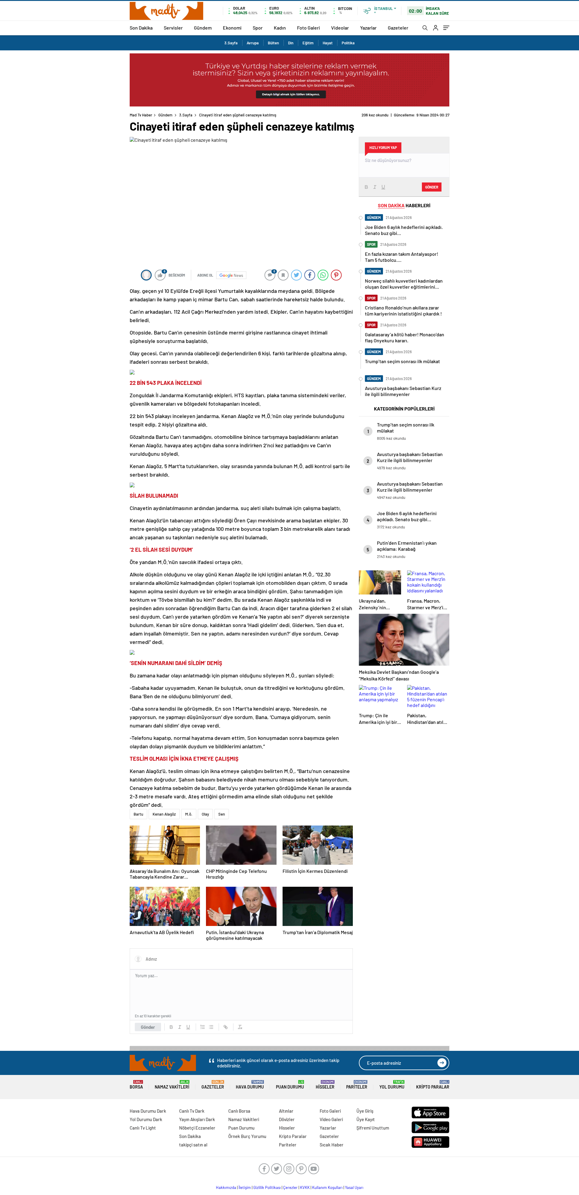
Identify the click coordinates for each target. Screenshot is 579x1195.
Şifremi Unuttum (372, 1127)
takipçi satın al (193, 1144)
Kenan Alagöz (164, 814)
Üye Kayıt (365, 1119)
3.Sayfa (231, 42)
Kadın (280, 27)
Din (290, 42)
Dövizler (287, 1119)
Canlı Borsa (239, 1111)
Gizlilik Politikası (267, 1187)
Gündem (203, 27)
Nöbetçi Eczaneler (197, 1127)
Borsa (136, 1084)
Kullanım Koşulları (327, 1187)
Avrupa (253, 42)
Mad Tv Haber (141, 115)
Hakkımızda (226, 1187)
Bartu (138, 814)
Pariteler (356, 1084)
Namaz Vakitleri (172, 1084)
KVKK (305, 1187)
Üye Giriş (364, 1111)
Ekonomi (232, 27)
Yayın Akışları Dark (197, 1119)
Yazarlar (368, 27)
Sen (221, 814)
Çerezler (290, 1187)
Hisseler (325, 1084)
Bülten (273, 42)
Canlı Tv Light (143, 1127)
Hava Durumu (250, 1084)
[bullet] (211, 1027)
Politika (348, 42)
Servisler (173, 27)
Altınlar (286, 1111)
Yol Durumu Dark (146, 1119)
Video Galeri (331, 1119)
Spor (258, 27)
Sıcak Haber (331, 1144)
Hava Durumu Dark (148, 1111)
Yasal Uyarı (354, 1187)
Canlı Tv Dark (191, 1111)
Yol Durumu (391, 1084)
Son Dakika (141, 27)
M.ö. (188, 814)
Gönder (148, 1027)
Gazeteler (398, 27)
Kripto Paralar (432, 1084)
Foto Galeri (308, 27)
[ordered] (202, 1027)
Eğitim (308, 42)
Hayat (328, 42)
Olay (205, 814)
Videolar (340, 27)
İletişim (245, 1187)
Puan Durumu (290, 1084)
